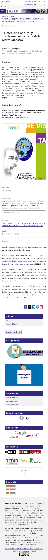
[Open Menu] (2, 11)
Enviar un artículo (13, 332)
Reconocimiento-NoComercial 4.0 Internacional (18, 264)
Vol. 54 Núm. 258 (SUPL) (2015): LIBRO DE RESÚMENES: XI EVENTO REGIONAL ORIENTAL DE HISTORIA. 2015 (22, 20)
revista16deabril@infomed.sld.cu (18, 535)
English (8, 320)
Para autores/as (11, 401)
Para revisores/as (12, 405)
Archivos (12, 17)
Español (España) (12, 324)
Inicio (4, 17)
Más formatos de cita (11, 212)
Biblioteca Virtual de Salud (35, 1)
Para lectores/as (12, 398)
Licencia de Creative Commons (35, 261)
